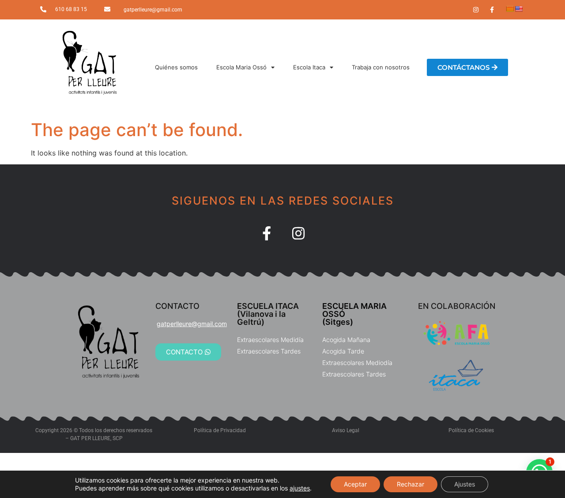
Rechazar (410, 484)
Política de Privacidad (220, 430)
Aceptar (355, 484)
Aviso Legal (345, 430)
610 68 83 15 (71, 9)
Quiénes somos (176, 67)
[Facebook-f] (267, 233)
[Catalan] (510, 8)
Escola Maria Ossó (241, 67)
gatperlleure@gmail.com (153, 10)
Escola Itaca (309, 67)
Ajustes (464, 484)
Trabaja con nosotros (381, 67)
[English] (519, 8)
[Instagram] (298, 233)
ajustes (300, 488)
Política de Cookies (471, 430)
